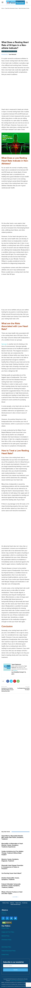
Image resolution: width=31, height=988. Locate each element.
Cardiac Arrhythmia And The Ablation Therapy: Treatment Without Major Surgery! (12, 853)
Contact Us (4, 913)
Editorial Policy (5, 936)
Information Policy (6, 939)
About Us (4, 912)
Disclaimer (18, 980)
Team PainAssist (12, 54)
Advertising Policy (6, 947)
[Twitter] (11, 681)
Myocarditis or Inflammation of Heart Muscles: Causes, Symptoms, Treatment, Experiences (12, 845)
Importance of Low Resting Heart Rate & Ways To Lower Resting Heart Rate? (7, 690)
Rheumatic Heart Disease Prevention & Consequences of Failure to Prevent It (12, 867)
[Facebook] (7, 681)
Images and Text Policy (8, 932)
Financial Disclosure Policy (8, 950)
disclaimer (15, 670)
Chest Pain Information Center (11, 8)
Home (3, 8)
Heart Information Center (24, 8)
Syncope (4, 344)
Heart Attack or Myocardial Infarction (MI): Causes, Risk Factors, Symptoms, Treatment (12, 837)
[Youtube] (15, 918)
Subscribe (15, 969)
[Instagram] (7, 918)
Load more (14, 896)
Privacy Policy (5, 928)
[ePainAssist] (15, 2)
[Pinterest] (14, 681)
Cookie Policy (5, 954)
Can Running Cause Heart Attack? (11, 873)
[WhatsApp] (18, 681)
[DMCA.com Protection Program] (7, 923)
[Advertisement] (15, 25)
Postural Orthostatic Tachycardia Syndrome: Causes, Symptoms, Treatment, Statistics (11, 885)
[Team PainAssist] (7, 669)
